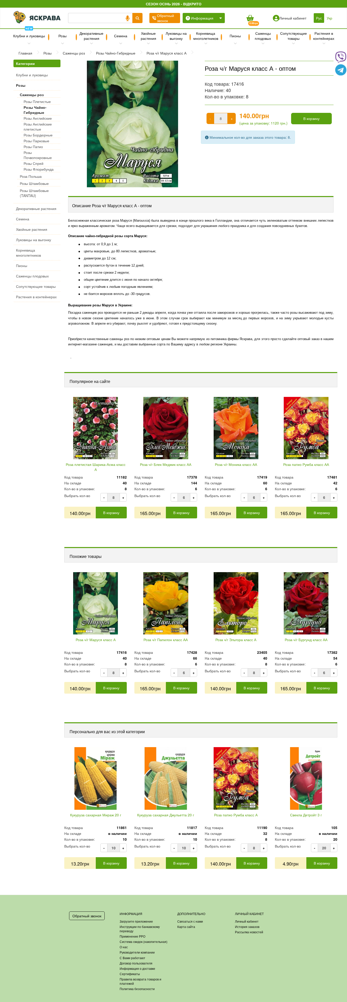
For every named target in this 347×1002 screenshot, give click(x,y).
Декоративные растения (91, 36)
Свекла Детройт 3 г (306, 814)
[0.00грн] (249, 18)
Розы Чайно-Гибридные (35, 110)
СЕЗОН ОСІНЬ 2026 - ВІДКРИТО (173, 3)
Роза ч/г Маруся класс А (96, 639)
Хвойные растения (148, 36)
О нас (124, 947)
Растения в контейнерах (323, 36)
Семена (120, 35)
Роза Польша (31, 176)
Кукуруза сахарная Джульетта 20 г (165, 814)
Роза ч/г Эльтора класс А (235, 639)
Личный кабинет (247, 921)
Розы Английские (38, 118)
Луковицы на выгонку (176, 36)
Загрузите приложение (136, 921)
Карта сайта (186, 926)
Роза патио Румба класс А (236, 814)
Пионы (235, 35)
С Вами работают (132, 958)
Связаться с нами (190, 921)
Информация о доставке (137, 968)
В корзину (311, 118)
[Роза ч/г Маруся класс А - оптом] (132, 124)
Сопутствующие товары (293, 36)
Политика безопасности (137, 989)
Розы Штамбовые (34, 183)
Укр (329, 18)
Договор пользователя (136, 963)
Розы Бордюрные (38, 134)
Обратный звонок (86, 915)
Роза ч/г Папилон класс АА (166, 639)
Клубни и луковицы (29, 33)
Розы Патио (33, 146)
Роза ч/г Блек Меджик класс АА (165, 464)
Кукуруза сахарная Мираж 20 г (95, 814)
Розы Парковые (36, 140)
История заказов (247, 926)
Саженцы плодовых (263, 36)
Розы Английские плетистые (38, 126)
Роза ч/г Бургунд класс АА (306, 639)
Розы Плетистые (37, 101)
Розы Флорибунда (39, 169)
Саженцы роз (32, 94)
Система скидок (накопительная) (143, 941)
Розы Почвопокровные (38, 155)
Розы (62, 35)
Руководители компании (137, 952)
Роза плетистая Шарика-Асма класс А (95, 467)
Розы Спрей (33, 163)
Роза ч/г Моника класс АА (236, 464)
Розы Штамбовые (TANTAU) (34, 193)
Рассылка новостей (249, 932)
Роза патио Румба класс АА (306, 464)
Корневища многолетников (205, 36)
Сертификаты (130, 974)
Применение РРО (132, 936)
